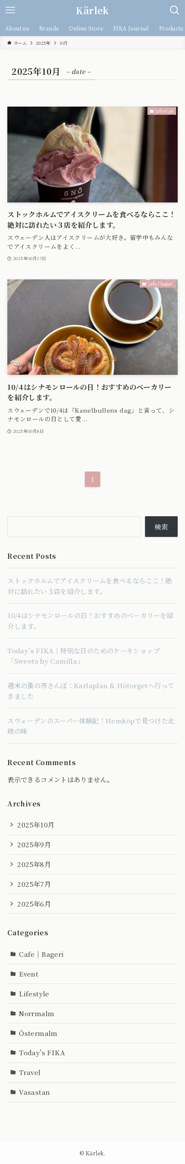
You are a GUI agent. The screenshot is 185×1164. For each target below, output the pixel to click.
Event (28, 973)
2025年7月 (34, 883)
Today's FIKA (42, 1052)
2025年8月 (34, 864)
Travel (29, 1072)
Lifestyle (34, 993)
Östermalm (38, 1033)
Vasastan (34, 1092)
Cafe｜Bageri (41, 954)
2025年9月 (34, 844)
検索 (161, 526)
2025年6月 (34, 903)
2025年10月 (35, 824)
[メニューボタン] (10, 10)
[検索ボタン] (174, 10)
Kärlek (92, 10)
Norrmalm (36, 1013)
